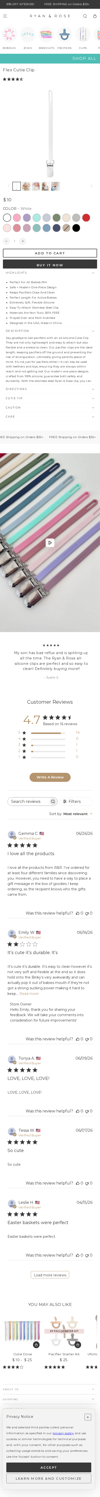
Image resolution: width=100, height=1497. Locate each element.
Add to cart (50, 253)
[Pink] (7, 228)
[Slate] (76, 218)
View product (36, 1344)
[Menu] (5, 16)
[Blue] (46, 218)
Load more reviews (50, 1275)
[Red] (86, 218)
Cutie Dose (22, 1354)
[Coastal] (37, 218)
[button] (85, 16)
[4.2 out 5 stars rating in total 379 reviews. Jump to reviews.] (14, 1367)
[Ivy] (56, 218)
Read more (29, 993)
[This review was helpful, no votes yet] (77, 913)
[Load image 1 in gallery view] (16, 186)
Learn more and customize (49, 1478)
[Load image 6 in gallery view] (55, 186)
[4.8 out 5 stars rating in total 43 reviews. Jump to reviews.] (55, 1367)
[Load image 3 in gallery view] (26, 186)
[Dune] (66, 228)
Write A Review (50, 777)
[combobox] (70, 814)
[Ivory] (66, 218)
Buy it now (50, 265)
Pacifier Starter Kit (64, 1354)
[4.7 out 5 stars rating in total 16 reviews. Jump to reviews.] (14, 79)
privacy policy (63, 1433)
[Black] (76, 228)
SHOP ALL (84, 58)
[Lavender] (27, 218)
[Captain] (56, 228)
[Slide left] (8, 186)
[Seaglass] (37, 228)
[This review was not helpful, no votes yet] (87, 913)
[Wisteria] (27, 228)
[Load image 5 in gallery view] (46, 186)
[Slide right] (91, 186)
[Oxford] (46, 228)
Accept (49, 1467)
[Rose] (17, 228)
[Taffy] (17, 218)
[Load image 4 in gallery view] (36, 186)
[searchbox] (28, 801)
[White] (7, 218)
